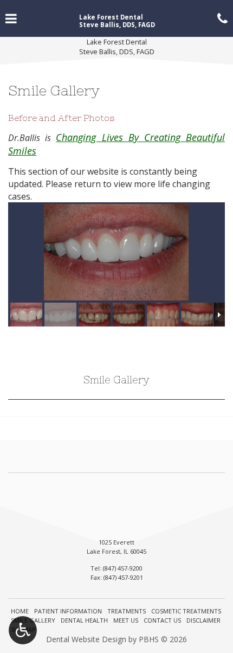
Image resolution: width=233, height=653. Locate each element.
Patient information (68, 611)
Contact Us (162, 620)
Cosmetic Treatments (186, 611)
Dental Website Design (86, 639)
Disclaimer (203, 620)
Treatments (126, 611)
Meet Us (125, 620)
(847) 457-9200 (123, 568)
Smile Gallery (116, 380)
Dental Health (84, 620)
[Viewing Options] (22, 630)
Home (20, 611)
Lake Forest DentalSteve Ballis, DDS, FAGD (116, 47)
